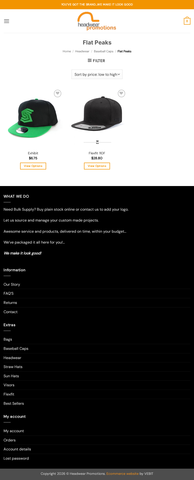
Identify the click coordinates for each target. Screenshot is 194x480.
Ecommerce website (122, 473)
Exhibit (33, 153)
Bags (8, 339)
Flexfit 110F (97, 153)
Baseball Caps (103, 51)
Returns (10, 302)
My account (14, 430)
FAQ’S (8, 293)
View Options (33, 166)
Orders (10, 440)
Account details (17, 449)
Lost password (16, 458)
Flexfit (9, 394)
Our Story (12, 284)
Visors (9, 384)
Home (67, 51)
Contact (11, 311)
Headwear (82, 51)
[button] (7, 21)
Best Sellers (14, 403)
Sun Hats (11, 375)
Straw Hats (13, 366)
